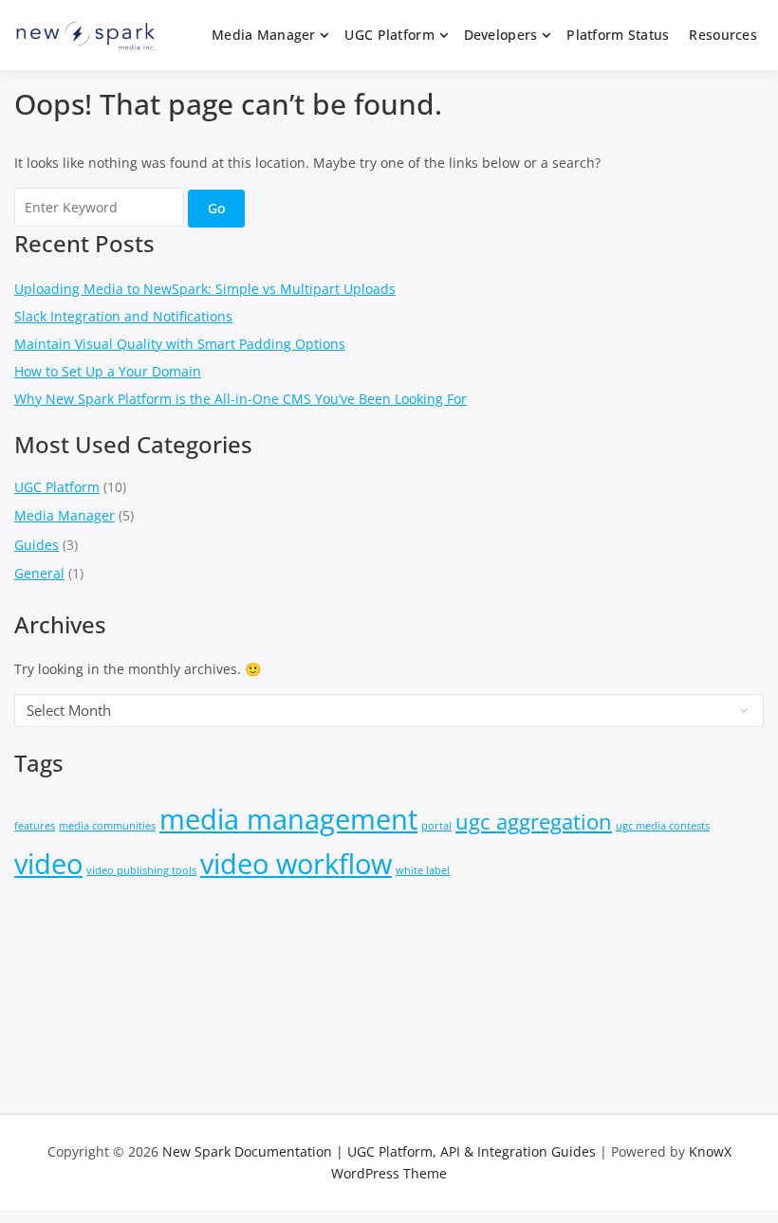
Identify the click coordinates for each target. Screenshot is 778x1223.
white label (423, 870)
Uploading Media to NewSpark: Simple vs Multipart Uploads (205, 289)
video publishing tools (141, 870)
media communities (107, 825)
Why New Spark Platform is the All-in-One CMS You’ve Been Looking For (240, 399)
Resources (723, 35)
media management (288, 819)
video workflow (296, 864)
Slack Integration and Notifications (123, 316)
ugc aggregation (533, 821)
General (39, 573)
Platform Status (617, 35)
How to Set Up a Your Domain (107, 371)
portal (436, 825)
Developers (501, 35)
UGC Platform (389, 35)
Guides (36, 545)
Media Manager (264, 35)
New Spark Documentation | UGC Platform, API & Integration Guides (379, 1151)
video (48, 864)
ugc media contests (663, 825)
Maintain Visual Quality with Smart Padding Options (179, 344)
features (34, 825)
